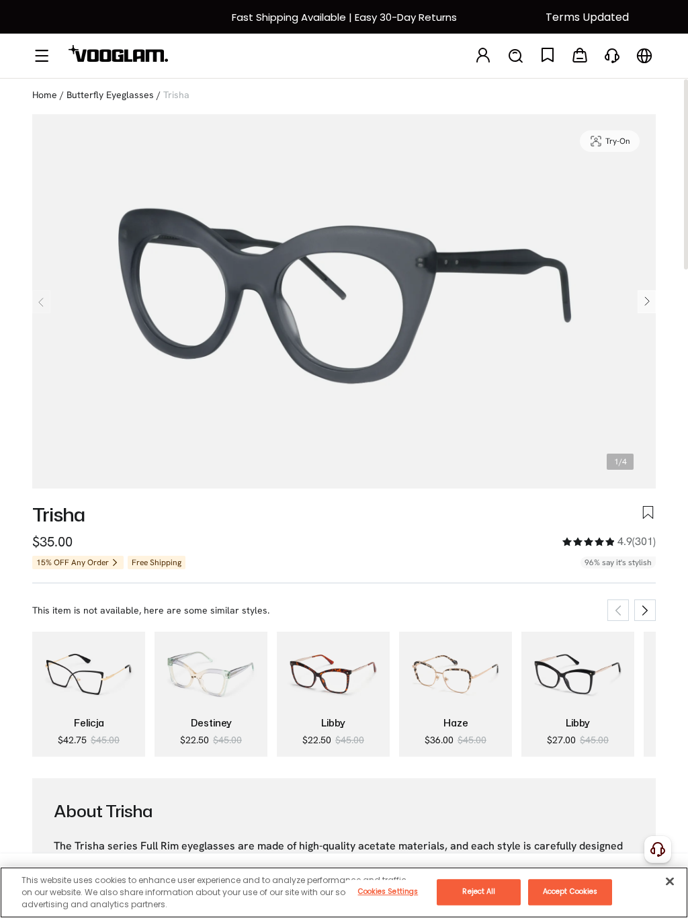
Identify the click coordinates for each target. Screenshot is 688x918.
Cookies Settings (388, 891)
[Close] (670, 881)
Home (44, 95)
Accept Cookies (570, 891)
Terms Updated (587, 17)
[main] (344, 892)
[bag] (579, 56)
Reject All (478, 891)
